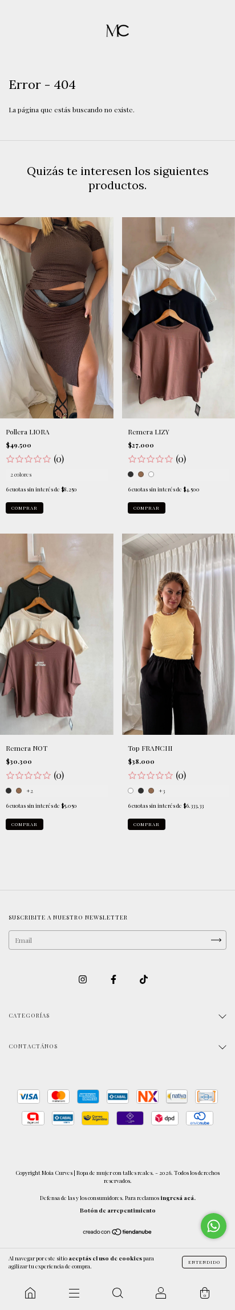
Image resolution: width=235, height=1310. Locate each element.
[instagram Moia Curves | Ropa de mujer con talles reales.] (83, 979)
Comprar (24, 508)
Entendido (204, 1262)
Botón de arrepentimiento (118, 1210)
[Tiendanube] (117, 1233)
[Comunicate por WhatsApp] (213, 1226)
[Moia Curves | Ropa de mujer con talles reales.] (30, 1292)
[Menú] (73, 1292)
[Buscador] (117, 1292)
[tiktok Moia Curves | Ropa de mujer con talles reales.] (143, 979)
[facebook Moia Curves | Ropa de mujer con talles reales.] (114, 979)
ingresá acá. (178, 1198)
